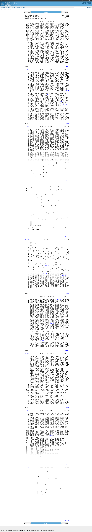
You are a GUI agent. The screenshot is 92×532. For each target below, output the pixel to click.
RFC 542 (67, 90)
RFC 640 (63, 101)
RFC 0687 (64, 12)
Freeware (3, 7)
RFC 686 (26, 69)
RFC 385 (47, 265)
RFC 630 (45, 273)
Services (13, 7)
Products (8, 7)
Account (79, 0)
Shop (83, 0)
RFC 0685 (27, 12)
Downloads (87, 0)
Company (23, 7)
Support (18, 7)
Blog (90, 0)
